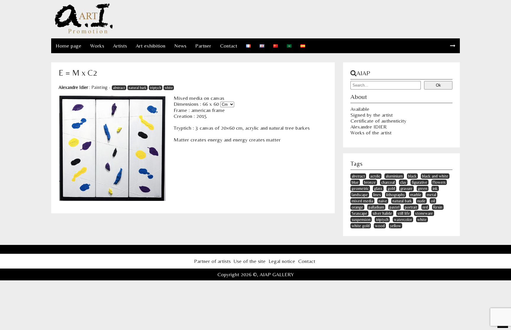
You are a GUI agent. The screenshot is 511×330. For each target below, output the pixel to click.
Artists (120, 46)
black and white (435, 176)
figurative (419, 182)
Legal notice (282, 261)
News (180, 46)
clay (403, 182)
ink (435, 188)
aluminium (394, 176)
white (169, 88)
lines (377, 194)
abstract (119, 88)
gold (391, 188)
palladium (376, 207)
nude (421, 201)
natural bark (137, 88)
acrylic (375, 176)
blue (355, 182)
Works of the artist (371, 132)
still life (403, 213)
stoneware (424, 213)
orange (357, 207)
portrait (411, 207)
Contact (228, 46)
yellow (395, 225)
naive (383, 201)
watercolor (403, 219)
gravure (406, 188)
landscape (360, 194)
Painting (99, 87)
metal (431, 194)
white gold (361, 225)
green (422, 188)
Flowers (439, 182)
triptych (155, 88)
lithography (395, 194)
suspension (361, 219)
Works (97, 46)
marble (415, 194)
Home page (68, 46)
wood (380, 225)
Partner (203, 46)
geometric (360, 188)
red (425, 207)
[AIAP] (83, 32)
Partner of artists (212, 261)
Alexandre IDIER (368, 126)
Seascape (359, 213)
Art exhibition (150, 46)
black (412, 176)
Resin (437, 207)
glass (378, 188)
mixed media (362, 201)
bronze (370, 182)
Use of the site (250, 261)
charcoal (388, 182)
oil (433, 201)
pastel (394, 207)
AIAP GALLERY (277, 274)
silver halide (382, 213)
